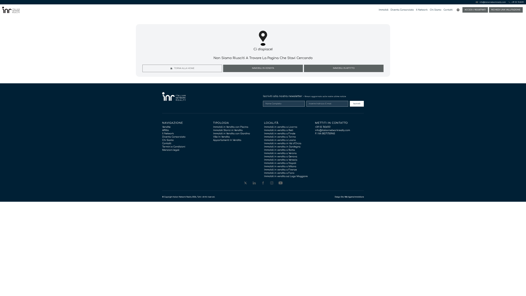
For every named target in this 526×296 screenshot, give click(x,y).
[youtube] (280, 183)
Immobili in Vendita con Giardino (231, 133)
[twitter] (245, 183)
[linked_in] (254, 183)
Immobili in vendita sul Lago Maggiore (286, 176)
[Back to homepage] (11, 10)
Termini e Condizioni (173, 147)
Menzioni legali (170, 150)
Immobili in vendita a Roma (279, 150)
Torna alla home (184, 68)
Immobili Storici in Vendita (228, 130)
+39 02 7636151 (323, 127)
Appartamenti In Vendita (227, 140)
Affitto (165, 130)
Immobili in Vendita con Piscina (230, 127)
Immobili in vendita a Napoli (280, 163)
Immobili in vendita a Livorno (280, 127)
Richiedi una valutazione (506, 10)
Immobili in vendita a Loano (280, 140)
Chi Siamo (435, 10)
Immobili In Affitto (344, 68)
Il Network (422, 10)
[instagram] (271, 183)
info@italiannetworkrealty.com (332, 130)
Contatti (448, 10)
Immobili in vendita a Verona (280, 153)
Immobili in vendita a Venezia (280, 160)
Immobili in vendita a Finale (279, 133)
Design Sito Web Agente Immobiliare (349, 197)
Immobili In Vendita (263, 68)
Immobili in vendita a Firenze (280, 170)
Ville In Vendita (221, 137)
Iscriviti (356, 104)
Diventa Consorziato (402, 10)
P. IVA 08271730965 (325, 133)
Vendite (166, 127)
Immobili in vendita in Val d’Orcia (282, 143)
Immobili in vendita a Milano (280, 166)
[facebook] (263, 183)
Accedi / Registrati (475, 10)
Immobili (383, 10)
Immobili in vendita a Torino (280, 137)
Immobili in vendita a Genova (280, 156)
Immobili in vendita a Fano (279, 173)
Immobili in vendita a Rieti (278, 130)
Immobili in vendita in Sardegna (282, 147)
